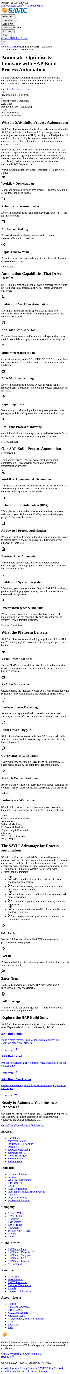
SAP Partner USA (17, 1258)
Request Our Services (33, 1125)
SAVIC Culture (16, 1216)
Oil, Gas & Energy (17, 1197)
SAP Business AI (17, 1152)
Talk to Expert (20, 38)
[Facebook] (10, 1357)
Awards (12, 1288)
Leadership (13, 1219)
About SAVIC (15, 1213)
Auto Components (17, 1188)
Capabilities (8, 20)
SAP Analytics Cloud (19, 1149)
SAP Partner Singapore (20, 1255)
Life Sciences (15, 1182)
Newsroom (13, 1227)
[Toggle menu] (4, 42)
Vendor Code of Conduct (25, 1371)
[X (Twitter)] (5, 1357)
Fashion (12, 1177)
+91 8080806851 (34, 5)
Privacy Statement (29, 1368)
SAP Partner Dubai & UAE (22, 1252)
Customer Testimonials (19, 1285)
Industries (7, 16)
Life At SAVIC (15, 1309)
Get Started (7, 89)
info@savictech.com (11, 5)
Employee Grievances (19, 1306)
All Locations (15, 1264)
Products (7, 31)
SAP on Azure (15, 1158)
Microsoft (13, 1324)
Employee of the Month (20, 1291)
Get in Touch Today (11, 1125)
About (5, 35)
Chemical (13, 1194)
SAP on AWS (15, 1161)
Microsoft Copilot (17, 1141)
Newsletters (14, 1276)
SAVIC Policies (46, 1368)
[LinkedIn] (2, 1357)
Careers (12, 1236)
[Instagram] (13, 1357)
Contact (12, 1304)
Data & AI (7, 24)
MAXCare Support (18, 1312)
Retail (11, 1185)
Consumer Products (18, 1174)
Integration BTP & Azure (21, 1143)
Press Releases (15, 1279)
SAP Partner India (17, 1249)
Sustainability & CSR (19, 1230)
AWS (11, 1321)
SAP (10, 1327)
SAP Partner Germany (19, 1261)
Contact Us (7, 38)
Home (4, 46)
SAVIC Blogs (15, 1224)
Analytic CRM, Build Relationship (26, 1318)
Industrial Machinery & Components (26, 1191)
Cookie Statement (10, 1368)
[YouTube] (8, 1357)
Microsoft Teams (16, 1315)
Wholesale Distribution (19, 1180)
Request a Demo (21, 89)
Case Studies (14, 1221)
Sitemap (42, 1371)
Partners (12, 1233)
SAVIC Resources (17, 1282)
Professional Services (19, 1200)
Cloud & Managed (11, 27)
